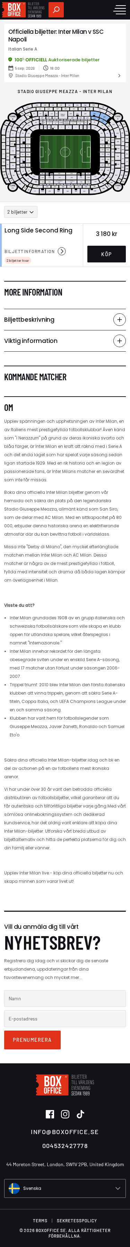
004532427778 (65, 1145)
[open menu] (119, 9)
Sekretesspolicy (77, 1220)
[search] (56, 9)
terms (40, 1220)
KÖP (106, 254)
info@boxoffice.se (65, 1131)
